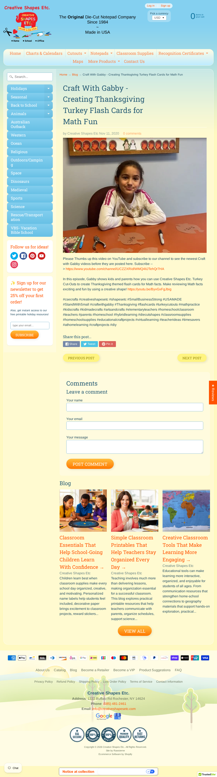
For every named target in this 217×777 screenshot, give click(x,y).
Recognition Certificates (184, 54)
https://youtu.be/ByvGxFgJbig (149, 289)
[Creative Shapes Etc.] (27, 24)
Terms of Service (141, 681)
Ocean (16, 143)
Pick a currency (159, 13)
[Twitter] (14, 256)
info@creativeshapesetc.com (114, 709)
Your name (74, 400)
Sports (16, 198)
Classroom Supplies (135, 53)
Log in (150, 5)
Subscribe (24, 335)
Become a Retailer (95, 670)
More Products (104, 62)
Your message (77, 437)
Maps (78, 61)
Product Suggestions (155, 670)
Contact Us (134, 61)
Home (15, 53)
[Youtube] (41, 256)
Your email (74, 419)
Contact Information (169, 681)
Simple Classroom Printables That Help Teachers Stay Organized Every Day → (133, 552)
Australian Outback (20, 124)
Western (18, 135)
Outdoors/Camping (27, 162)
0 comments (132, 133)
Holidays (32, 89)
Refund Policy (66, 681)
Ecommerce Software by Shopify (115, 754)
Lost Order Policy (114, 681)
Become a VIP (124, 670)
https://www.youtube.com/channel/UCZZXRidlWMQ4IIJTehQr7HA (115, 269)
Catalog (60, 670)
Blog (75, 74)
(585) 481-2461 (114, 703)
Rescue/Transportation (27, 217)
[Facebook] (23, 256)
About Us (43, 670)
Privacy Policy (43, 681)
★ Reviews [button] (213, 392)
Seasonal (32, 97)
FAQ (178, 670)
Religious (19, 151)
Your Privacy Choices (122, 771)
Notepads (102, 54)
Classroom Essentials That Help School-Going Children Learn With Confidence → (82, 552)
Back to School (32, 106)
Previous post (81, 358)
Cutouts (77, 54)
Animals (32, 114)
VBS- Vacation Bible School (24, 230)
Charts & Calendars (44, 53)
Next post (192, 358)
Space (16, 172)
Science (18, 206)
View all (134, 631)
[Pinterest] (32, 256)
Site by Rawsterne (115, 750)
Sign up (165, 5)
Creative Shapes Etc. (114, 747)
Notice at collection (78, 771)
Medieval (19, 189)
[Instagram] (14, 264)
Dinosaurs (20, 181)
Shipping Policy (89, 681)
